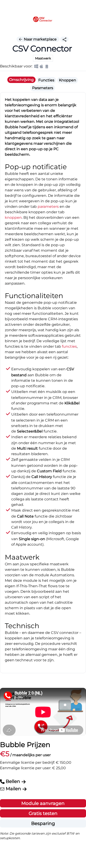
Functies (46, 80)
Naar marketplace (40, 39)
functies (69, 346)
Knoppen (67, 80)
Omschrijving (21, 79)
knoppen (13, 217)
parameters (48, 206)
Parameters (42, 88)
